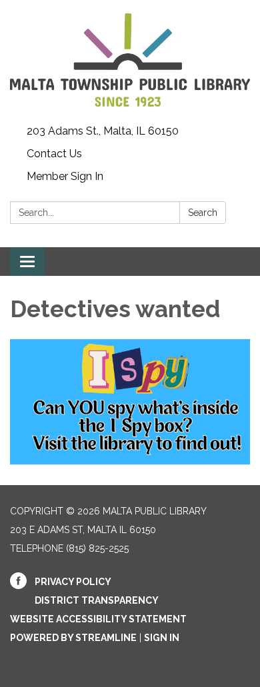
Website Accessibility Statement (98, 619)
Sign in (161, 637)
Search (202, 212)
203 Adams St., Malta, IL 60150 (103, 131)
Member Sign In (65, 176)
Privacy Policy (73, 581)
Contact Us (54, 153)
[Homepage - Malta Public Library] (130, 60)
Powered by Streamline (73, 637)
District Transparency (97, 600)
